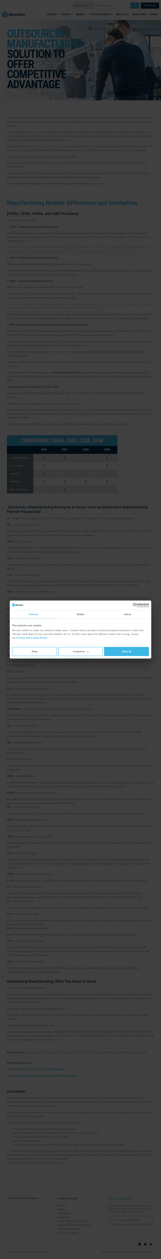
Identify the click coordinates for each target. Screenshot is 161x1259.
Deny (34, 651)
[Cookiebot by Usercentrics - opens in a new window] (135, 605)
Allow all (126, 651)
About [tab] (127, 614)
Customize (79, 651)
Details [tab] (80, 614)
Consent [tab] (33, 614)
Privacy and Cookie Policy (31, 637)
